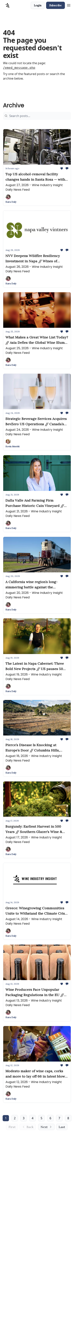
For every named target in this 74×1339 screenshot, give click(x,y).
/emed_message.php (19, 68)
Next (44, 1127)
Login (37, 5)
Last (62, 1127)
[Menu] (68, 5)
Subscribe (55, 5)
